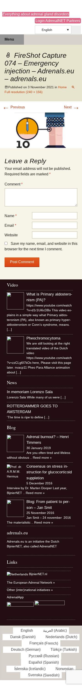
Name (11, 216)
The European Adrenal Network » (31, 582)
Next (72, 107)
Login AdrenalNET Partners (58, 21)
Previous (13, 107)
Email (10, 225)
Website (11, 235)
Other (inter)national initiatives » (30, 590)
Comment (14, 184)
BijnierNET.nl (38, 574)
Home (62, 87)
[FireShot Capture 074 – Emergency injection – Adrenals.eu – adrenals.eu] (41, 130)
